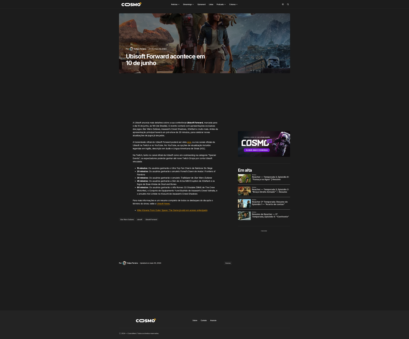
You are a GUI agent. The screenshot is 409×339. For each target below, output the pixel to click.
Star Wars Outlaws (127, 219)
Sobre (195, 320)
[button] (283, 4)
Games (228, 263)
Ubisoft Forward (151, 219)
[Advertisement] (175, 99)
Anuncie (213, 320)
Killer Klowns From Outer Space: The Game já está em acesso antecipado (172, 210)
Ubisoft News (163, 203)
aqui (189, 142)
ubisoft (139, 219)
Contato (204, 320)
